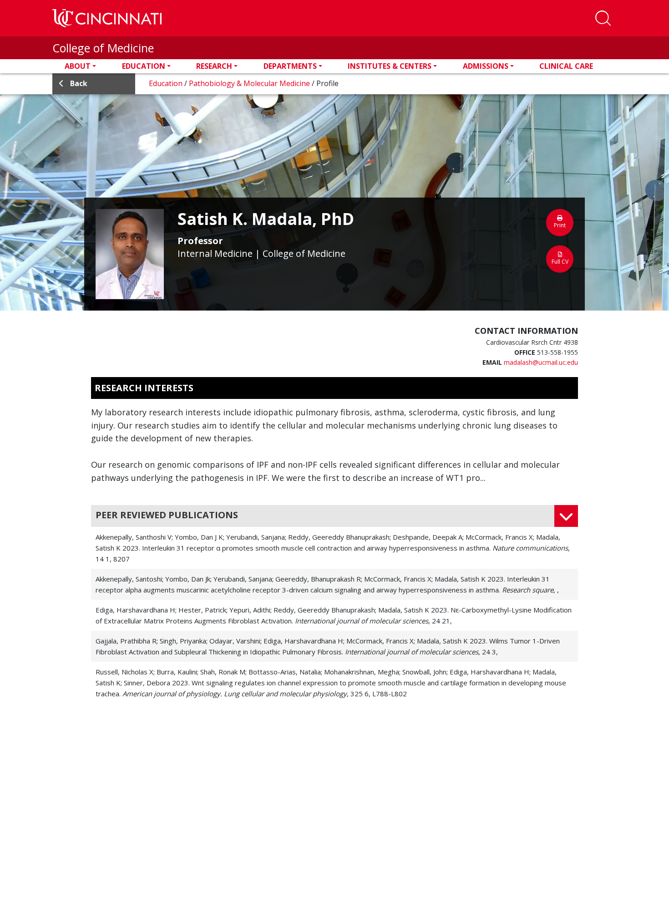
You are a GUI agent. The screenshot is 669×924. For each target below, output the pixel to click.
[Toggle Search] (603, 18)
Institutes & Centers (389, 66)
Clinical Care (566, 66)
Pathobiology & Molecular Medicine (250, 83)
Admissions (485, 66)
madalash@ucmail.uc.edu (541, 362)
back (78, 83)
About (78, 66)
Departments (290, 66)
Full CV (560, 261)
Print (560, 225)
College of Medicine (103, 48)
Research (214, 66)
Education (143, 66)
